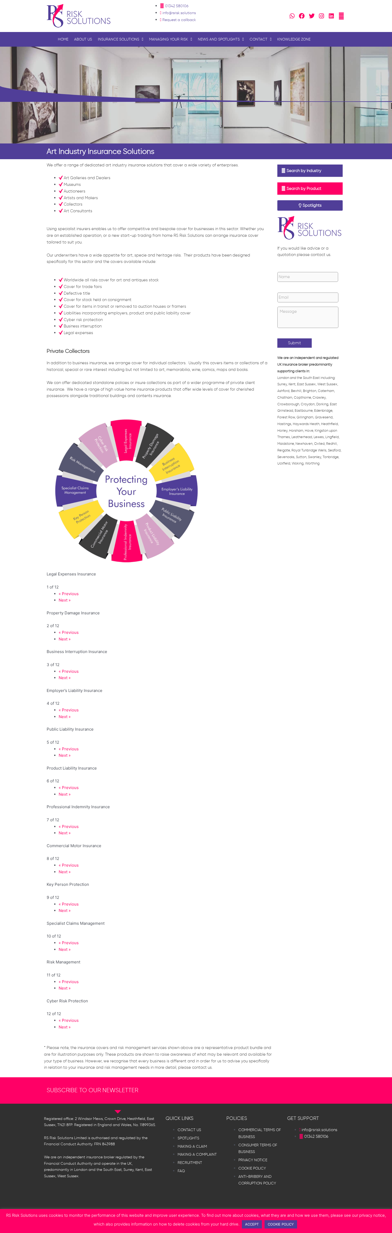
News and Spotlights (219, 39)
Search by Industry (304, 170)
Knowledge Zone (293, 39)
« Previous (69, 593)
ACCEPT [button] (252, 1224)
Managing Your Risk (168, 39)
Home (63, 39)
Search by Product (304, 188)
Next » (65, 600)
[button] (310, 171)
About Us (83, 39)
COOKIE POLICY (281, 1224)
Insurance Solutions (118, 39)
